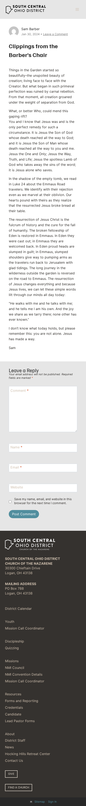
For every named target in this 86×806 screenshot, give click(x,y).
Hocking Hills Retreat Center (27, 754)
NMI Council (14, 668)
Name (16, 447)
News (9, 747)
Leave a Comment (55, 34)
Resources (13, 694)
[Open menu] (77, 9)
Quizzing (12, 648)
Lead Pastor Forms (20, 721)
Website (16, 487)
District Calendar (18, 608)
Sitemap (39, 801)
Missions (12, 661)
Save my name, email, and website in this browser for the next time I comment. (43, 501)
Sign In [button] (52, 801)
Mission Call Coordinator (24, 628)
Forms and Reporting (21, 701)
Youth (9, 621)
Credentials (14, 707)
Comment (19, 390)
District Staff (15, 740)
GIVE (11, 773)
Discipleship (14, 641)
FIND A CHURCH (18, 787)
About (10, 734)
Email (16, 467)
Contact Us (14, 760)
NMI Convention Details (23, 674)
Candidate (13, 714)
